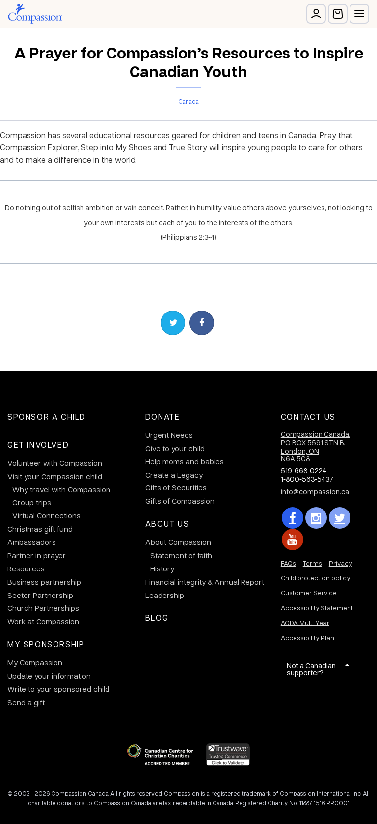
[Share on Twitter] (173, 323)
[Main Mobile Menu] (359, 14)
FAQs (288, 563)
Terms (312, 563)
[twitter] (339, 518)
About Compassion (178, 542)
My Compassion (34, 662)
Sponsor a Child (46, 416)
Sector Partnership (40, 595)
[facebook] (292, 518)
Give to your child (175, 448)
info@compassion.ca (315, 491)
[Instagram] (316, 518)
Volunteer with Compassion (54, 462)
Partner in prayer (36, 555)
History (162, 568)
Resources (26, 568)
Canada (188, 101)
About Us (167, 523)
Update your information (49, 675)
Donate (162, 416)
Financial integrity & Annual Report (204, 581)
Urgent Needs (169, 434)
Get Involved (38, 444)
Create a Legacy (174, 474)
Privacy (340, 563)
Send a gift (26, 702)
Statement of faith (181, 555)
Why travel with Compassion (61, 489)
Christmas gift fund (40, 528)
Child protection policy (315, 577)
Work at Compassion (43, 621)
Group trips (31, 502)
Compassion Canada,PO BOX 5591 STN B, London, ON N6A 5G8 (315, 446)
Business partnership (44, 581)
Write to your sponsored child (58, 688)
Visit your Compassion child (54, 476)
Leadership (164, 595)
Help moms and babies (184, 461)
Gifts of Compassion (180, 500)
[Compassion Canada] (35, 14)
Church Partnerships (43, 607)
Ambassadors (31, 542)
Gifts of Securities (176, 487)
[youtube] (292, 539)
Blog (156, 617)
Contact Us (308, 416)
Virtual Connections (46, 515)
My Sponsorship (45, 644)
